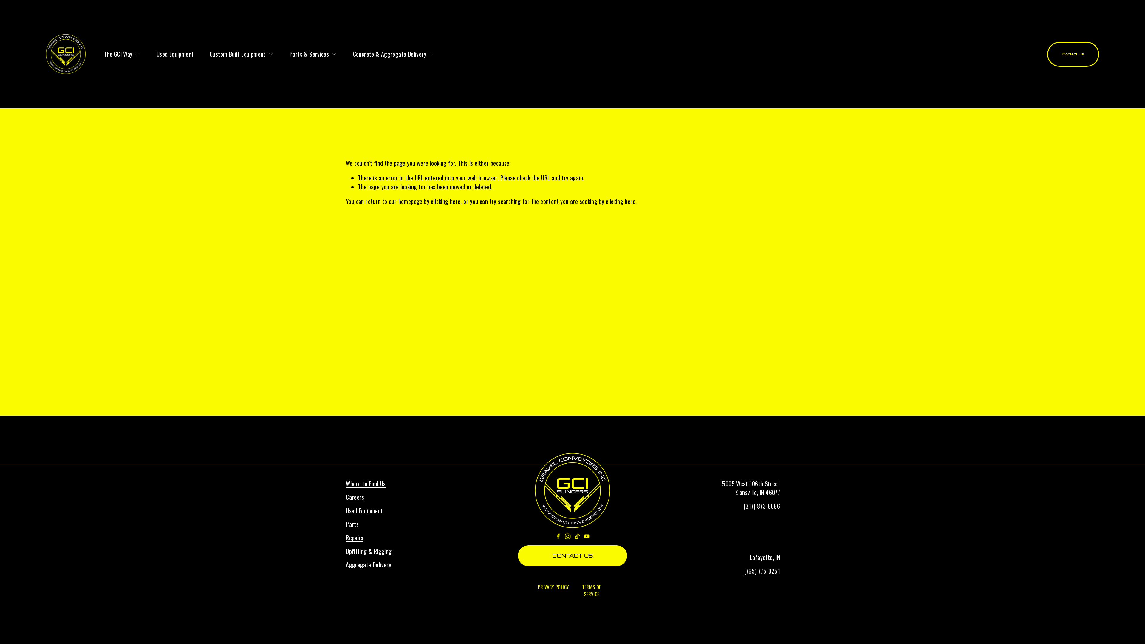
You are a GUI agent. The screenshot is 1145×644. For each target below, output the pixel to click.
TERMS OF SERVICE (591, 590)
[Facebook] (558, 536)
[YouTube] (587, 536)
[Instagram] (568, 536)
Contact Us (1073, 54)
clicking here (445, 201)
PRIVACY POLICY (553, 587)
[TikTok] (577, 536)
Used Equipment (175, 54)
